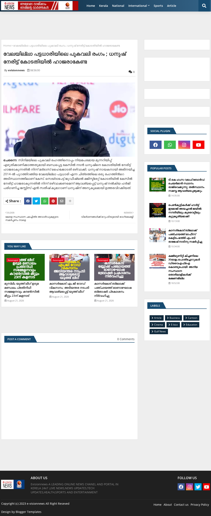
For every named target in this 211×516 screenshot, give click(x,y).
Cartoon (192, 318)
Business (175, 318)
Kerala (103, 6)
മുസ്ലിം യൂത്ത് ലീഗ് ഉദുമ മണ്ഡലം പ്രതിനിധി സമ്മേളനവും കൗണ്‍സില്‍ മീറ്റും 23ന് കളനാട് (21, 289)
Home (91, 6)
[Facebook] (28, 200)
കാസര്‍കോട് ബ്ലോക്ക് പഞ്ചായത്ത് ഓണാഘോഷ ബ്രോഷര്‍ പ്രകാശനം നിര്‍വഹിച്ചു (112, 289)
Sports (158, 6)
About (168, 505)
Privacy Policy (200, 505)
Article (171, 6)
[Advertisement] (101, 24)
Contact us (181, 505)
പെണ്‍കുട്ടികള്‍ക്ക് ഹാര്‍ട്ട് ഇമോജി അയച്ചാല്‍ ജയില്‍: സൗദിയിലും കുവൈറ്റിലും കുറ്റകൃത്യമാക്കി (185, 210)
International (137, 6)
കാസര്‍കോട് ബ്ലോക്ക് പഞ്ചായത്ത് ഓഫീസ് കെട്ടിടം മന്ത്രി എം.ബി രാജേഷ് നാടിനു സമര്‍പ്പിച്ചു (185, 235)
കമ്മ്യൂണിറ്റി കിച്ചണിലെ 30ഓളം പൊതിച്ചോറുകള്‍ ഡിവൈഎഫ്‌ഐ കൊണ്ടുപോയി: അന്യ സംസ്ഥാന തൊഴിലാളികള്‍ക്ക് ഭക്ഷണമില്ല (184, 267)
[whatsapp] (170, 144)
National (118, 6)
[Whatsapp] (44, 200)
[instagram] (184, 144)
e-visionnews (36, 503)
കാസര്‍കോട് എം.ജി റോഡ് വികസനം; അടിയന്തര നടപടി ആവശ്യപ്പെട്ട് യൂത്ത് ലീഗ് (69, 287)
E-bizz (174, 324)
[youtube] (198, 144)
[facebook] (155, 144)
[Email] (61, 200)
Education (191, 324)
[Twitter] (36, 200)
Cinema (158, 324)
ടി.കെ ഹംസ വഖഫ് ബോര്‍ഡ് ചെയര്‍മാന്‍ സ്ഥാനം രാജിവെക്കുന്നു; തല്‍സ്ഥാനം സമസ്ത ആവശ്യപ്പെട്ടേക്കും (186, 185)
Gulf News (160, 331)
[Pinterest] (53, 200)
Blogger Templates (28, 512)
